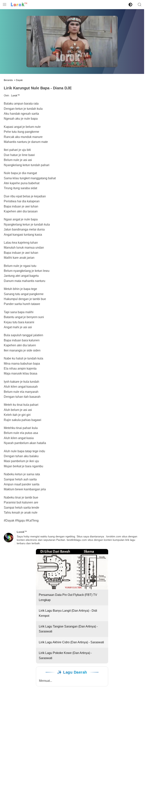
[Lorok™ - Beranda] (19, 4)
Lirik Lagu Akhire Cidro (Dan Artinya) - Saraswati (71, 642)
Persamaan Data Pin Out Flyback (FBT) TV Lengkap (68, 597)
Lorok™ (15, 95)
